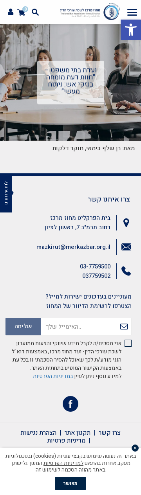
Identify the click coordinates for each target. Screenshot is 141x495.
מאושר (70, 483)
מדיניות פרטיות (66, 440)
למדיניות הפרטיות (63, 463)
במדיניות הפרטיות (53, 376)
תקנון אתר (77, 432)
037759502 (96, 276)
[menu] (132, 12)
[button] (131, 30)
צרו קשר (110, 432)
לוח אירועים (5, 193)
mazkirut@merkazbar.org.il (73, 247)
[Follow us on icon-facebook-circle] (70, 405)
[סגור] (135, 448)
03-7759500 (95, 266)
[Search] (35, 12)
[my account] (10, 12)
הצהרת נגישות (38, 432)
